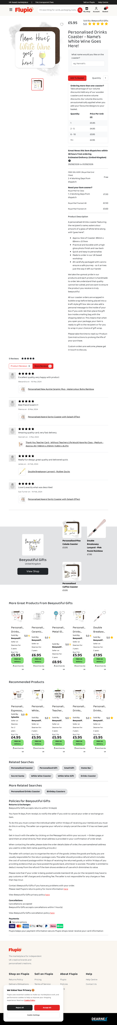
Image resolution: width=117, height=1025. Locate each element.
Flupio (63, 979)
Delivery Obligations (19, 984)
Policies (64, 984)
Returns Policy (16, 979)
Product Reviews (20, 366)
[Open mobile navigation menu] (11, 10)
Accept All (47, 1007)
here (66, 889)
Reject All (20, 1007)
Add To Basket (77, 78)
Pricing (38, 979)
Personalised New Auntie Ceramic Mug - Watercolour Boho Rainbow (61, 389)
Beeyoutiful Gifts (99, 21)
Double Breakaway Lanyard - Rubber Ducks (49, 471)
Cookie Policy (29, 1000)
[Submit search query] (79, 10)
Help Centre (103, 2)
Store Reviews (42, 366)
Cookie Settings (33, 1015)
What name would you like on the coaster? (87, 56)
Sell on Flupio (89, 2)
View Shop (33, 571)
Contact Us (91, 984)
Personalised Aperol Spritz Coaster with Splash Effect (54, 417)
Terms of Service (43, 984)
